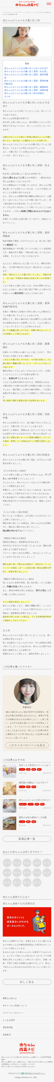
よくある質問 (9, 1020)
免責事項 (7, 1035)
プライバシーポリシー (13, 1013)
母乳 (33, 821)
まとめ (7, 96)
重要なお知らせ (10, 998)
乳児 (37, 804)
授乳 (33, 769)
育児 (39, 769)
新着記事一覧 (27, 838)
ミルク (22, 769)
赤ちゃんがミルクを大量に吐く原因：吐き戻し (26, 71)
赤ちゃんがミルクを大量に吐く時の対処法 (24, 93)
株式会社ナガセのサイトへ (35, 1073)
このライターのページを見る (27, 745)
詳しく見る (27, 981)
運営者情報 (8, 1027)
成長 (28, 769)
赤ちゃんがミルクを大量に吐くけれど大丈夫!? (26, 68)
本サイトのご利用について (15, 1005)
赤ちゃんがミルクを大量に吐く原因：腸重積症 (26, 87)
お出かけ (23, 804)
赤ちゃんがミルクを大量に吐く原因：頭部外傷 (26, 90)
